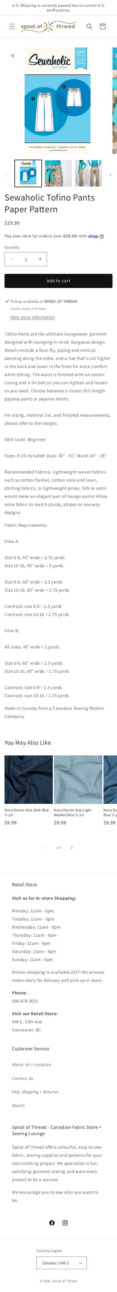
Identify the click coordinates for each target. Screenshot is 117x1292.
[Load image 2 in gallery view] (58, 173)
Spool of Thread (64, 1281)
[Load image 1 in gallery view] (28, 173)
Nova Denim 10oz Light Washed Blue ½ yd (73, 812)
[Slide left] (6, 175)
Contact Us (22, 1078)
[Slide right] (110, 175)
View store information (32, 317)
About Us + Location (31, 1064)
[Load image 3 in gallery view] (88, 173)
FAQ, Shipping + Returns (35, 1092)
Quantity (12, 247)
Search (18, 1105)
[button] (12, 26)
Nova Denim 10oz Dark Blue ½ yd (26, 812)
